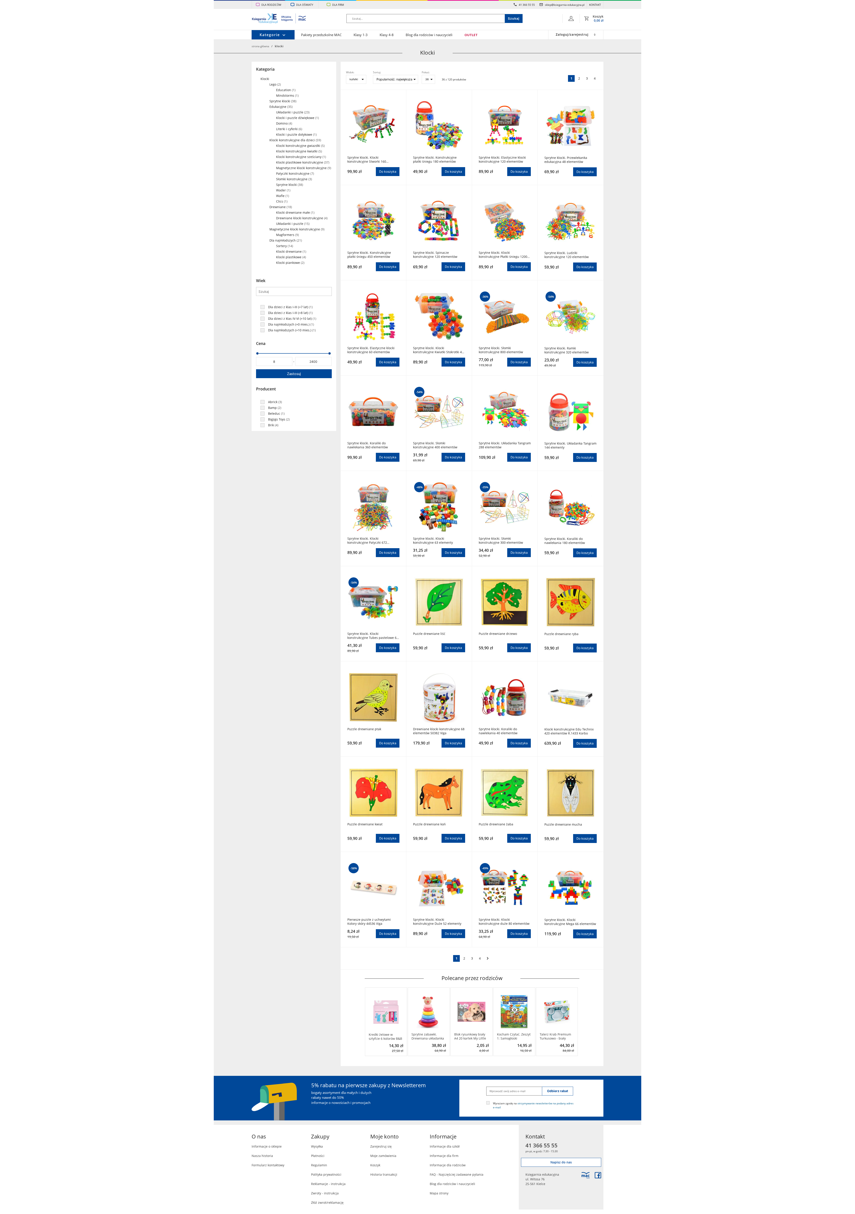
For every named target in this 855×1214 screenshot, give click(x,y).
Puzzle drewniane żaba (496, 824)
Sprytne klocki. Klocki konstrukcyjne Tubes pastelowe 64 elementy (372, 636)
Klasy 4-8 (387, 35)
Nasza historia (262, 1156)
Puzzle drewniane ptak (364, 729)
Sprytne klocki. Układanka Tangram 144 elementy (570, 445)
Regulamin (319, 1165)
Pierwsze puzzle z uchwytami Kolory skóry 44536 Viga (369, 922)
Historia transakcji (383, 1174)
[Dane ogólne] (571, 18)
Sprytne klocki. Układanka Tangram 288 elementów (505, 445)
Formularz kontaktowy (268, 1165)
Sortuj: (377, 72)
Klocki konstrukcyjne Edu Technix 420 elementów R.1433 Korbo (569, 731)
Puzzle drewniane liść (429, 634)
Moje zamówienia (383, 1156)
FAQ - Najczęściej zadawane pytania (456, 1174)
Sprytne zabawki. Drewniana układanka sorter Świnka (427, 1036)
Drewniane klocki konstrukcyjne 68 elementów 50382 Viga (438, 731)
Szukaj (513, 18)
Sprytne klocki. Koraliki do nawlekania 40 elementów (498, 731)
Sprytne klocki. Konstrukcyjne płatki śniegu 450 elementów (369, 255)
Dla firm (338, 4)
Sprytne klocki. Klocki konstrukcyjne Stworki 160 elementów (366, 160)
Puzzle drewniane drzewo (498, 634)
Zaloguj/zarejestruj (572, 34)
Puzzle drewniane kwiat (365, 824)
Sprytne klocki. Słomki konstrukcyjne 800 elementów (501, 350)
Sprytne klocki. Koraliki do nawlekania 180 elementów (564, 541)
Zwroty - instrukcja (325, 1193)
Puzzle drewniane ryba (561, 634)
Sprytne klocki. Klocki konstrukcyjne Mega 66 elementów (570, 922)
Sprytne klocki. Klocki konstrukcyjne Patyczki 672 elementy (367, 541)
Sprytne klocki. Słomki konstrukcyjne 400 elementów (435, 445)
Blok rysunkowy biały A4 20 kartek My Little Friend (470, 1036)
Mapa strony (439, 1193)
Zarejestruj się (381, 1146)
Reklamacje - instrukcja (328, 1184)
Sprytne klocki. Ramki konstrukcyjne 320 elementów (566, 350)
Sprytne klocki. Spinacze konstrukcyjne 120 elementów (435, 255)
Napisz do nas (561, 1162)
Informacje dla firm (444, 1156)
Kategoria (265, 69)
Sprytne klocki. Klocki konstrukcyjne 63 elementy (433, 541)
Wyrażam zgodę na (533, 1105)
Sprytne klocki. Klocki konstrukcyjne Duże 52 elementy (437, 922)
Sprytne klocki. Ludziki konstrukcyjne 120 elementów (566, 255)
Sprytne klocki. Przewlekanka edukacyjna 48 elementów (565, 160)
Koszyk (375, 1165)
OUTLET (471, 35)
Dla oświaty (304, 4)
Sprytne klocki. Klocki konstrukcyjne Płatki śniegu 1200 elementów (503, 255)
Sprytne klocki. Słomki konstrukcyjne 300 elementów (501, 541)
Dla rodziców (271, 4)
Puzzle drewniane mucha (563, 824)
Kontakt (595, 4)
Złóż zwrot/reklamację (327, 1202)
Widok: (350, 72)
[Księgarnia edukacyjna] (586, 1175)
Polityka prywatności (326, 1174)
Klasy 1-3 (361, 35)
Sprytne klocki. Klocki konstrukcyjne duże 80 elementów (504, 922)
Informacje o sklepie (267, 1146)
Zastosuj (294, 373)
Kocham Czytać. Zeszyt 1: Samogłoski (514, 1036)
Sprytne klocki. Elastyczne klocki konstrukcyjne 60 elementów (371, 350)
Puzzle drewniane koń (429, 824)
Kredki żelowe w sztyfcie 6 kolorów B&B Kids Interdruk (385, 1037)
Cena (260, 343)
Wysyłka (317, 1146)
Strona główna (260, 46)
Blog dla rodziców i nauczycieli (429, 35)
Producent (266, 389)
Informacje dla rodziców (448, 1165)
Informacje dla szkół (445, 1146)
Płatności (317, 1156)
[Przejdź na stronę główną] (279, 19)
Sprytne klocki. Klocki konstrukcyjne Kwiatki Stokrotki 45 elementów (438, 350)
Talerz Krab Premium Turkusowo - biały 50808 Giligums (555, 1036)
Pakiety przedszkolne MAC (321, 35)
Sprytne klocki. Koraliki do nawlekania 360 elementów (367, 445)
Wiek (260, 280)
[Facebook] (598, 1175)
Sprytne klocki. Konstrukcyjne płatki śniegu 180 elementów (435, 160)
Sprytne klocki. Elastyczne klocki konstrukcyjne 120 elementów (502, 160)
